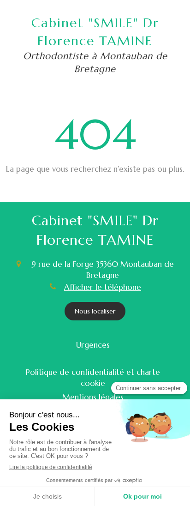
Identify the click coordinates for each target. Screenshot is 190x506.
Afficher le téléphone (102, 287)
